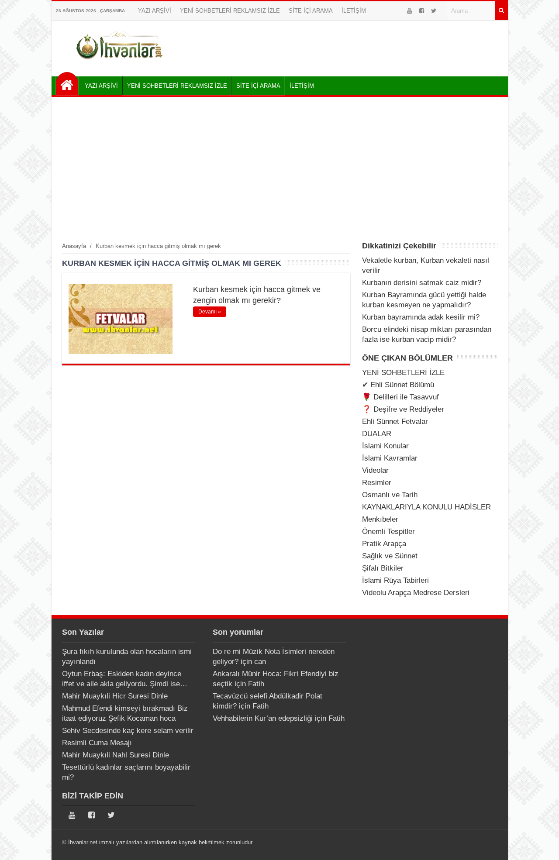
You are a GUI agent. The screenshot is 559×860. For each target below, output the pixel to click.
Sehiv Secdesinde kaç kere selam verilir (127, 730)
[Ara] (501, 10)
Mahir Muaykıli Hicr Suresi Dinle (115, 696)
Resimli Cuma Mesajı (97, 743)
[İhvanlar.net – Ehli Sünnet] (120, 62)
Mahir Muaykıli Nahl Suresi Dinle (115, 755)
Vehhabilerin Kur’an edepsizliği (263, 718)
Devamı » (209, 312)
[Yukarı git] (541, 844)
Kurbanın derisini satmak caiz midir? (421, 283)
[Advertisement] (280, 169)
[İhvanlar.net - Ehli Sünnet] (67, 83)
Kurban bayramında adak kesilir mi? (421, 317)
